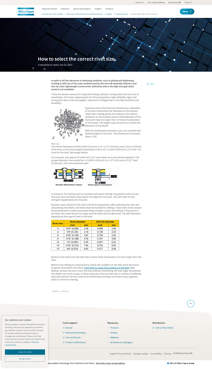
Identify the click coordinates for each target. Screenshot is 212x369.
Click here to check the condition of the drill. (107, 267)
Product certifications (76, 342)
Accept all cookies (25, 352)
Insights (98, 8)
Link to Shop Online (164, 327)
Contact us (139, 2)
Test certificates (73, 337)
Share (152, 84)
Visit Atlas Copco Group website (110, 363)
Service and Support (82, 8)
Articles (113, 332)
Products (109, 8)
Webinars (114, 337)
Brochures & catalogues (121, 342)
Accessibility (156, 353)
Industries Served (49, 8)
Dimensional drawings (76, 332)
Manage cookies (140, 353)
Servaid (69, 327)
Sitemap (167, 353)
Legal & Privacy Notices (120, 353)
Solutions (65, 8)
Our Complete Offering (156, 2)
